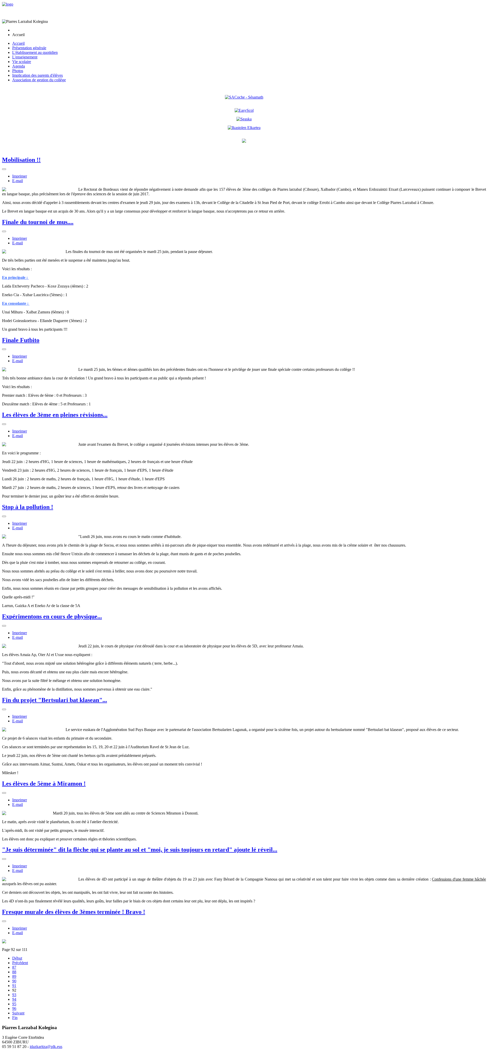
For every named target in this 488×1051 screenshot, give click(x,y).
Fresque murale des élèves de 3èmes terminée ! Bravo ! (73, 912)
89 (14, 976)
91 (14, 985)
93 (14, 995)
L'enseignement (24, 57)
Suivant (18, 1013)
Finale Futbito (20, 340)
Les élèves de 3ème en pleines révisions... (55, 414)
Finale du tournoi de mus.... (37, 222)
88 (14, 972)
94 (14, 999)
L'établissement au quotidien (35, 52)
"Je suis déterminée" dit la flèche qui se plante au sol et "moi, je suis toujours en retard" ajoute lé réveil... (139, 849)
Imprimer (19, 176)
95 (14, 1004)
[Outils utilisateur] (4, 169)
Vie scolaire (21, 61)
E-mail (17, 181)
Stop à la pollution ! (27, 507)
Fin (15, 1017)
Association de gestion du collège (39, 80)
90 (14, 981)
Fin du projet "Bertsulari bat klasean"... (54, 700)
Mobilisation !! (21, 159)
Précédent (20, 963)
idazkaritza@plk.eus (46, 1046)
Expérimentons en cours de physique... (52, 616)
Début (17, 958)
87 (14, 967)
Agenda (18, 66)
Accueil (18, 43)
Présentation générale (29, 48)
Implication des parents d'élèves (37, 75)
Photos (17, 71)
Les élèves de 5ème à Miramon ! (44, 783)
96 (14, 1008)
